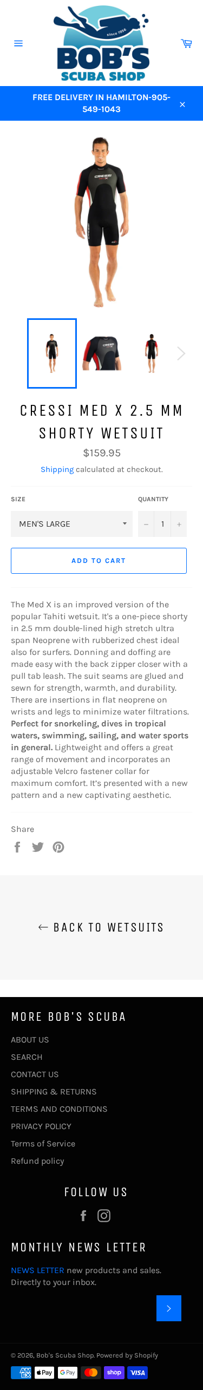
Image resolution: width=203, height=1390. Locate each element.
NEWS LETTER (37, 1270)
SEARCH (27, 1057)
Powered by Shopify (127, 1355)
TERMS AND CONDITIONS (59, 1109)
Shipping (57, 469)
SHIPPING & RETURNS (54, 1091)
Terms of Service (43, 1143)
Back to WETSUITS (107, 927)
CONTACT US (35, 1074)
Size (18, 499)
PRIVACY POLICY (41, 1126)
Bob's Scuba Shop (65, 1355)
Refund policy (37, 1161)
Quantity (153, 499)
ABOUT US (30, 1039)
